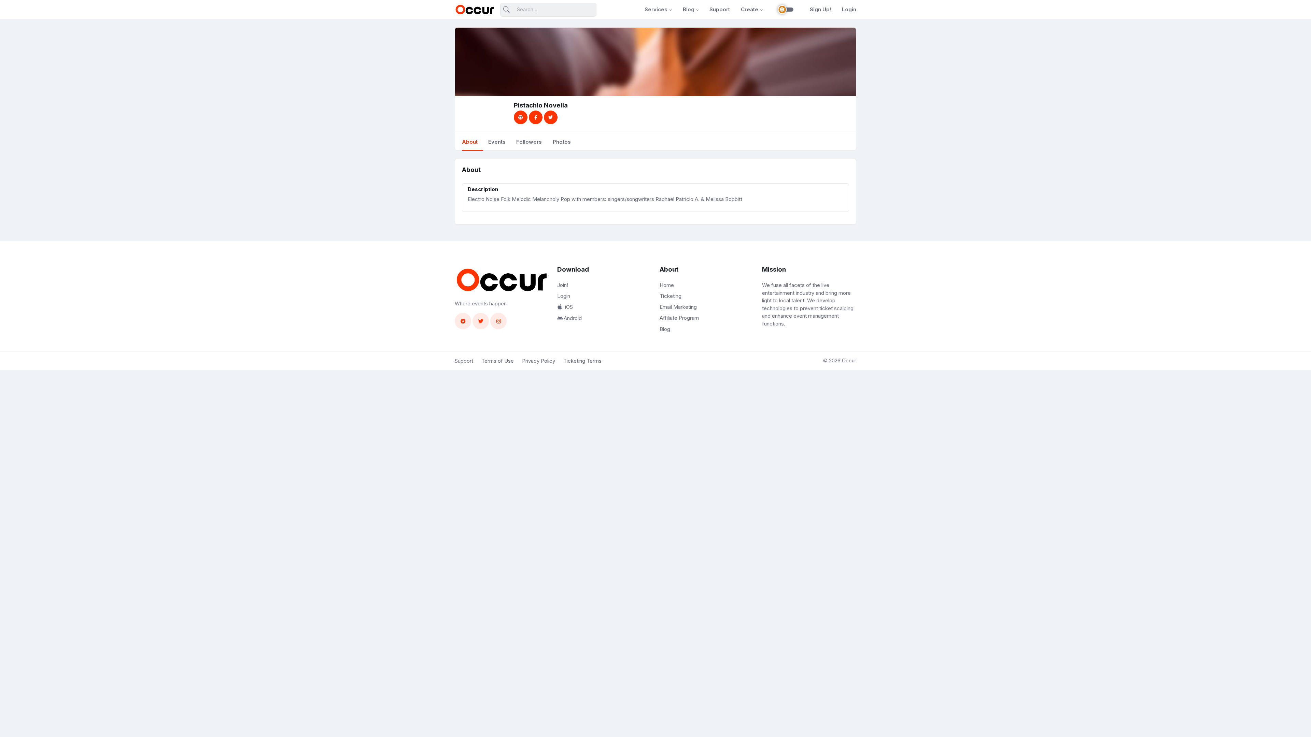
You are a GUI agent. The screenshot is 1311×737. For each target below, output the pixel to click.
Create (749, 9)
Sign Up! (820, 9)
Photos (562, 142)
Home (667, 285)
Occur (849, 360)
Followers (529, 142)
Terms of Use (497, 361)
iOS (569, 307)
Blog (688, 9)
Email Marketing (678, 307)
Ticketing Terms (582, 361)
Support (719, 9)
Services (656, 9)
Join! (562, 285)
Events (497, 142)
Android (573, 318)
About (470, 142)
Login (849, 9)
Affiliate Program (679, 318)
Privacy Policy (538, 361)
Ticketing (670, 296)
